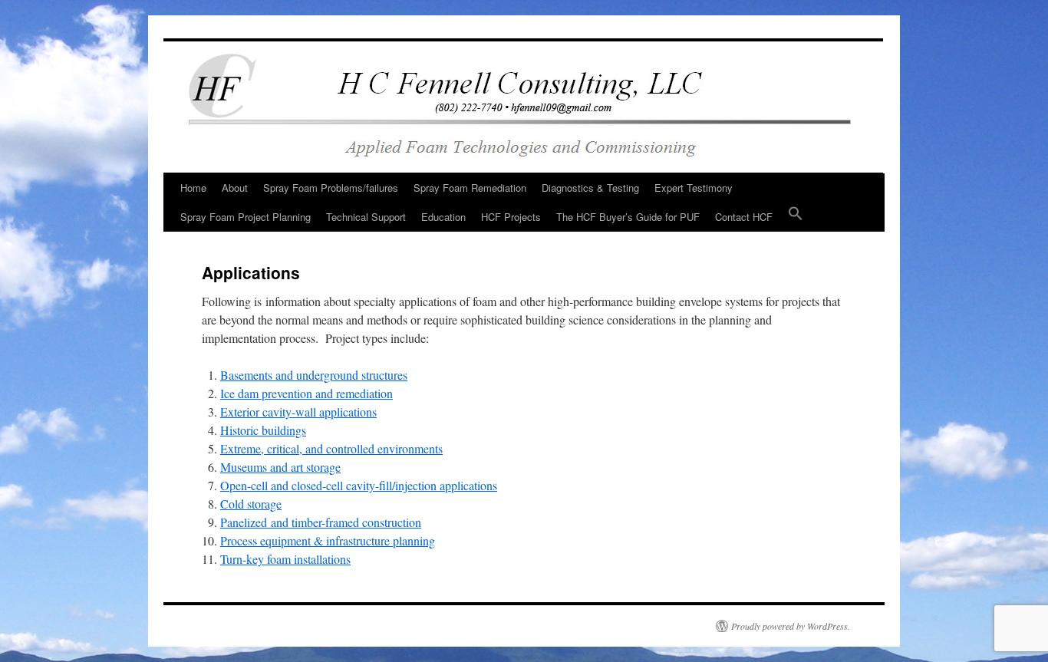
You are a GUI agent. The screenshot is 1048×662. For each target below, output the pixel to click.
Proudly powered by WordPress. (790, 626)
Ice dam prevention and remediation (306, 393)
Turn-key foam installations (285, 559)
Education (443, 216)
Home (193, 187)
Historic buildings (263, 430)
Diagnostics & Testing (590, 187)
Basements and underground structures (313, 375)
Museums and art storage (280, 467)
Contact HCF (744, 216)
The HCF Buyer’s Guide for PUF (628, 216)
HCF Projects (511, 216)
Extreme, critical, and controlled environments (331, 448)
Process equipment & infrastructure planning (327, 540)
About (235, 187)
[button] (795, 217)
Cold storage (251, 504)
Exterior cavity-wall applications (298, 411)
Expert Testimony (693, 187)
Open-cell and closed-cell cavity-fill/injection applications (358, 485)
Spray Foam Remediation (470, 187)
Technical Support (366, 216)
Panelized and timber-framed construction (320, 522)
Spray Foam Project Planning (245, 216)
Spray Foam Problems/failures (330, 187)
